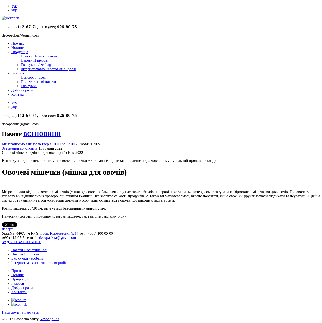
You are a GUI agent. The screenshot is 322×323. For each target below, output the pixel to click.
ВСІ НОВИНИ (42, 134)
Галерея (17, 73)
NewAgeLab (49, 319)
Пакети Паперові (34, 60)
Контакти (19, 94)
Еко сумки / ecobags (36, 65)
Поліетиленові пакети (38, 82)
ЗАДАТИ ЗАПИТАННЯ (21, 242)
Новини (17, 48)
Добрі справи (22, 90)
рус (14, 6)
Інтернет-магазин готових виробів (48, 69)
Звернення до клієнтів (19, 148)
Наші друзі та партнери (20, 312)
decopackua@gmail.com (57, 238)
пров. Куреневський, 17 (59, 233)
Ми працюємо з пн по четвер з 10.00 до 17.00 (38, 144)
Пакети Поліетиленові (39, 56)
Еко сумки (29, 86)
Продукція (19, 52)
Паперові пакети (34, 77)
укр (14, 10)
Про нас (17, 43)
